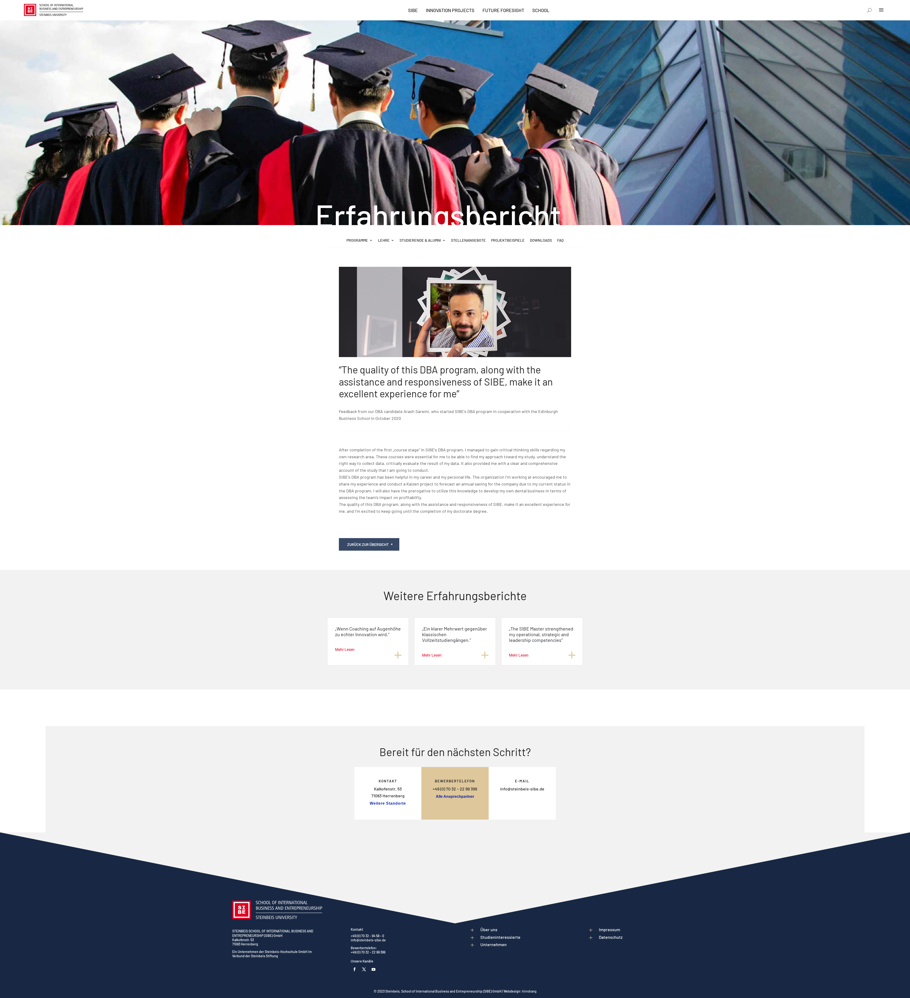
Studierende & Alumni (420, 240)
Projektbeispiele (508, 240)
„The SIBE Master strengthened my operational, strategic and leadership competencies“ (541, 634)
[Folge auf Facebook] (354, 969)
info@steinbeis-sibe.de (522, 788)
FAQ (560, 240)
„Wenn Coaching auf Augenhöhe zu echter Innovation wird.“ (368, 631)
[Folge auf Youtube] (373, 969)
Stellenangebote (468, 240)
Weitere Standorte (388, 803)
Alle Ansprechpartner (455, 796)
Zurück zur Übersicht (368, 544)
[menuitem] (413, 10)
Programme (357, 240)
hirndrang (529, 991)
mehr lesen (345, 649)
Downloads (541, 240)
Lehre (384, 240)
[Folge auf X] (364, 969)
